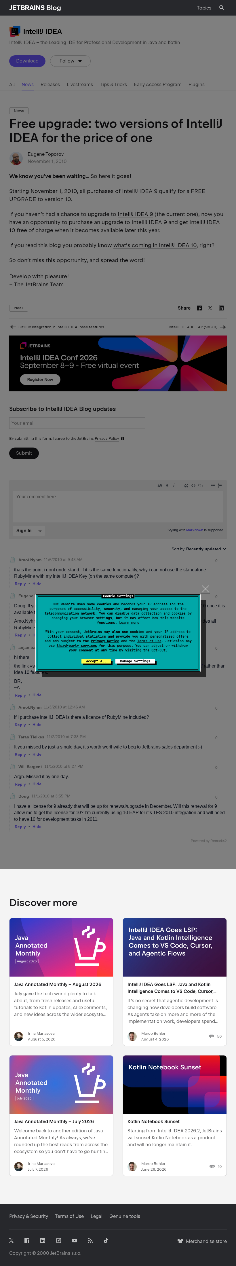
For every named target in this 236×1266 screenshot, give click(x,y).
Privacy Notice (105, 641)
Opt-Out (158, 650)
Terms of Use (149, 641)
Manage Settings (135, 661)
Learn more (129, 622)
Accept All (96, 661)
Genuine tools (124, 1216)
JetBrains (60, 1253)
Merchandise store (205, 1244)
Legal (96, 1216)
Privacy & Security (28, 1216)
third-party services (77, 645)
